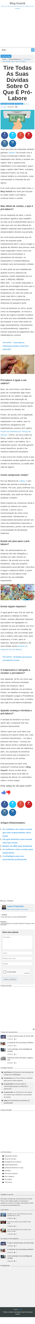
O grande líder (8, 1084)
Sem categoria (9, 1176)
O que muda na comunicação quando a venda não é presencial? (16, 1086)
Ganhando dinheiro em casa (13, 1167)
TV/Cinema (8, 1182)
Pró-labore (10, 901)
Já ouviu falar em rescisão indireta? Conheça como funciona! (17, 924)
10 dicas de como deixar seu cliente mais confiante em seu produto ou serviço (18, 1094)
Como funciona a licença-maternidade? (14, 917)
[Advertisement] (17, 28)
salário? (12, 152)
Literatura (7, 1170)
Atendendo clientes (10, 1156)
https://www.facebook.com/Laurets (17, 909)
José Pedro (7, 1072)
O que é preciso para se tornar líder (20, 1036)
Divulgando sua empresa (12, 1162)
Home (4, 59)
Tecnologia (19, 104)
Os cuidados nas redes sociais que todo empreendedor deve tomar (17, 832)
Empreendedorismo (15, 59)
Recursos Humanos (11, 1173)
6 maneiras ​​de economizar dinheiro (20, 1043)
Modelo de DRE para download (17, 846)
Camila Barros (8, 1078)
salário (22, 481)
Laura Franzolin (15, 906)
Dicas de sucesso (10, 1159)
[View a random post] (3, 50)
